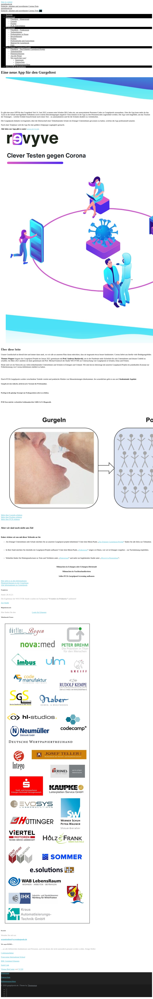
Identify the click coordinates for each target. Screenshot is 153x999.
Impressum (19, 60)
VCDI (20, 969)
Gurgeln (14, 21)
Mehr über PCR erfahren (10, 519)
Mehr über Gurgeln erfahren (11, 515)
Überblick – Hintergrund (20, 19)
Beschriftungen (16, 36)
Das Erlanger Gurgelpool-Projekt (18, 47)
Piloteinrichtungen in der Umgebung (14, 583)
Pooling (13, 24)
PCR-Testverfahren (18, 26)
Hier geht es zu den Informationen (14, 581)
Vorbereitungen (16, 32)
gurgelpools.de (19, 5)
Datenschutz (20, 62)
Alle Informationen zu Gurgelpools (14, 585)
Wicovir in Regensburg (109, 558)
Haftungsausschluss (22, 64)
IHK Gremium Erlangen (10, 961)
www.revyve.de (33, 129)
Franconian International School (13, 957)
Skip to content (6, 2)
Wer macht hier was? (18, 58)
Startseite (9, 15)
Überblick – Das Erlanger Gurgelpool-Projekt (28, 49)
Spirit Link (5, 965)
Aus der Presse (16, 56)
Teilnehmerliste (16, 51)
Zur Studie (5, 603)
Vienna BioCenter (8, 969)
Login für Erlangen (39, 612)
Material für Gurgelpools (20, 43)
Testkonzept (10, 28)
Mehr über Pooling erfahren (11, 517)
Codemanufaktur (7, 953)
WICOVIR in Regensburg (16, 67)
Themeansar (32, 985)
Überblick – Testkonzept (20, 30)
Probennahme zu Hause (19, 34)
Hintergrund (10, 17)
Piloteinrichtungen (17, 54)
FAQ (12, 45)
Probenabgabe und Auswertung (22, 41)
